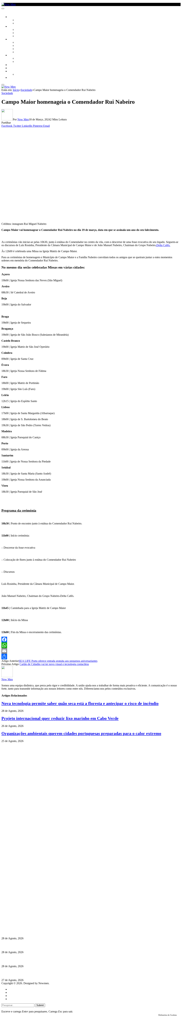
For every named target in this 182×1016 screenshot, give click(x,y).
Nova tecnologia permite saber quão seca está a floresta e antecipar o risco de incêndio (80, 703)
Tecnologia (23, 52)
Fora (19, 62)
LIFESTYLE (14, 39)
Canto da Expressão (28, 23)
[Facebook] (91, 639)
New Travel (15, 78)
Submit (40, 1005)
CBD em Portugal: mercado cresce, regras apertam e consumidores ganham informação (54, 945)
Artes (19, 30)
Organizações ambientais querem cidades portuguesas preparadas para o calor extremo (81, 733)
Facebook (20, 917)
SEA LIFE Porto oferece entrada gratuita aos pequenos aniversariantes (58, 660)
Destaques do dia (18, 998)
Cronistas (22, 20)
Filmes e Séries (24, 33)
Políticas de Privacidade (25, 921)
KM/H (11, 68)
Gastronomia (17, 65)
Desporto (14, 71)
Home (12, 989)
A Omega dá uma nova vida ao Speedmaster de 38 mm (34, 973)
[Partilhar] (91, 656)
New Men (23, 119)
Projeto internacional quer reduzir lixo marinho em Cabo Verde (60, 718)
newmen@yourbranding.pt (29, 908)
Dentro (20, 58)
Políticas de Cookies (23, 924)
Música (20, 36)
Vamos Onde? (16, 55)
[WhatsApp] (91, 645)
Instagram (20, 914)
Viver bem (21, 49)
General (13, 992)
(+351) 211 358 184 (25, 911)
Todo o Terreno (25, 74)
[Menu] (2, 8)
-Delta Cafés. (163, 245)
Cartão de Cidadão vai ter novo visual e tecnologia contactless (54, 664)
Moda (19, 46)
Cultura (13, 26)
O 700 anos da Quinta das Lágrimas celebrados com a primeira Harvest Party (48, 959)
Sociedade (15, 17)
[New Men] (8, 4)
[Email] (91, 651)
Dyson (19, 42)
